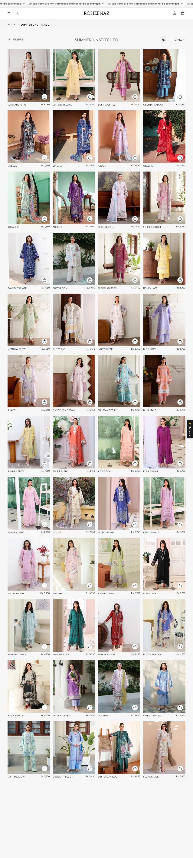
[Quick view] (44, 97)
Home (11, 24)
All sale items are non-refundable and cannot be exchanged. (96, 3)
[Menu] (9, 13)
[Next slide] (45, 75)
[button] (179, 40)
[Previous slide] (12, 75)
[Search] (17, 13)
